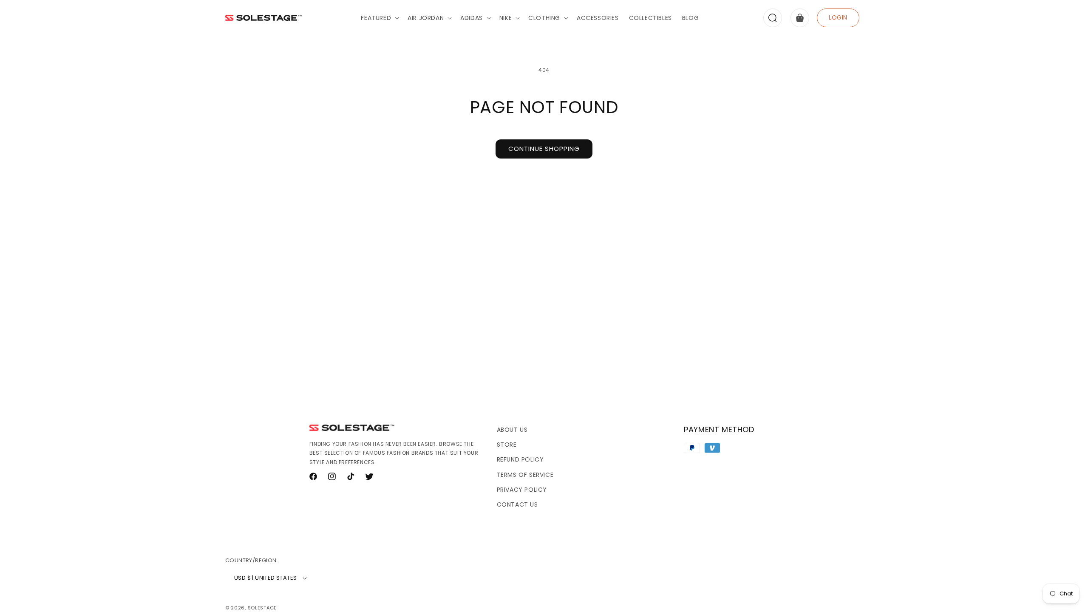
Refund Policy (520, 459)
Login (838, 17)
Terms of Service (525, 474)
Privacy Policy (522, 489)
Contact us (517, 504)
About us (512, 429)
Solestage (262, 607)
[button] (379, 18)
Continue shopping (544, 148)
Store (507, 444)
